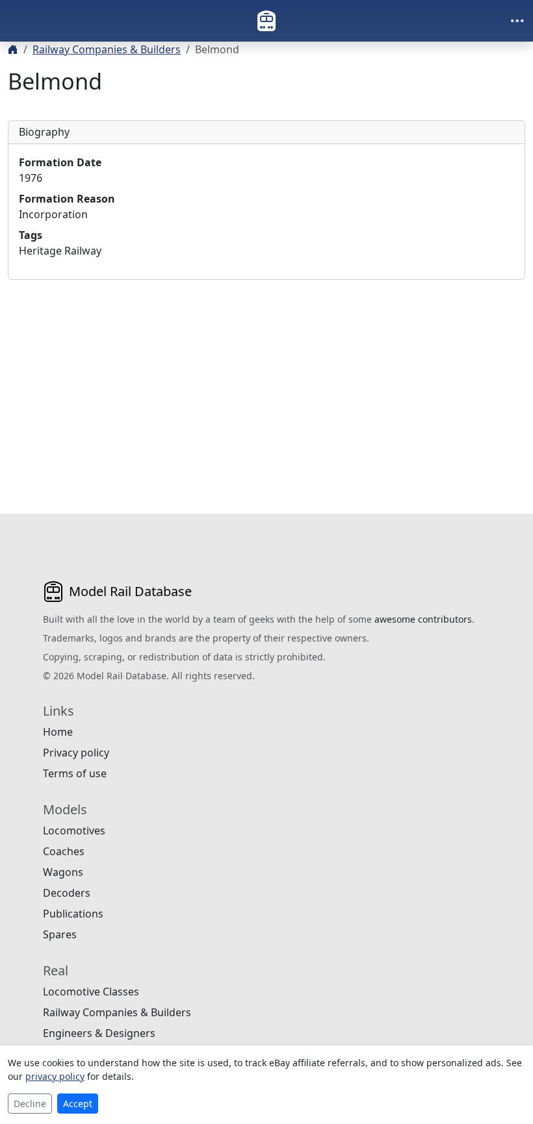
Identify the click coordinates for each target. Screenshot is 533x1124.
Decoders (66, 893)
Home (58, 732)
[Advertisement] (266, 381)
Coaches (63, 851)
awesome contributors (423, 619)
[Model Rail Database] (266, 21)
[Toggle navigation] (517, 21)
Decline (30, 1103)
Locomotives (74, 830)
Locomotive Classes (91, 991)
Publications (73, 913)
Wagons (63, 872)
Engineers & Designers (99, 1033)
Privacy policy (76, 752)
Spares (60, 934)
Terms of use (75, 773)
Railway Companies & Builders (106, 49)
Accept (77, 1103)
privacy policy (54, 1076)
